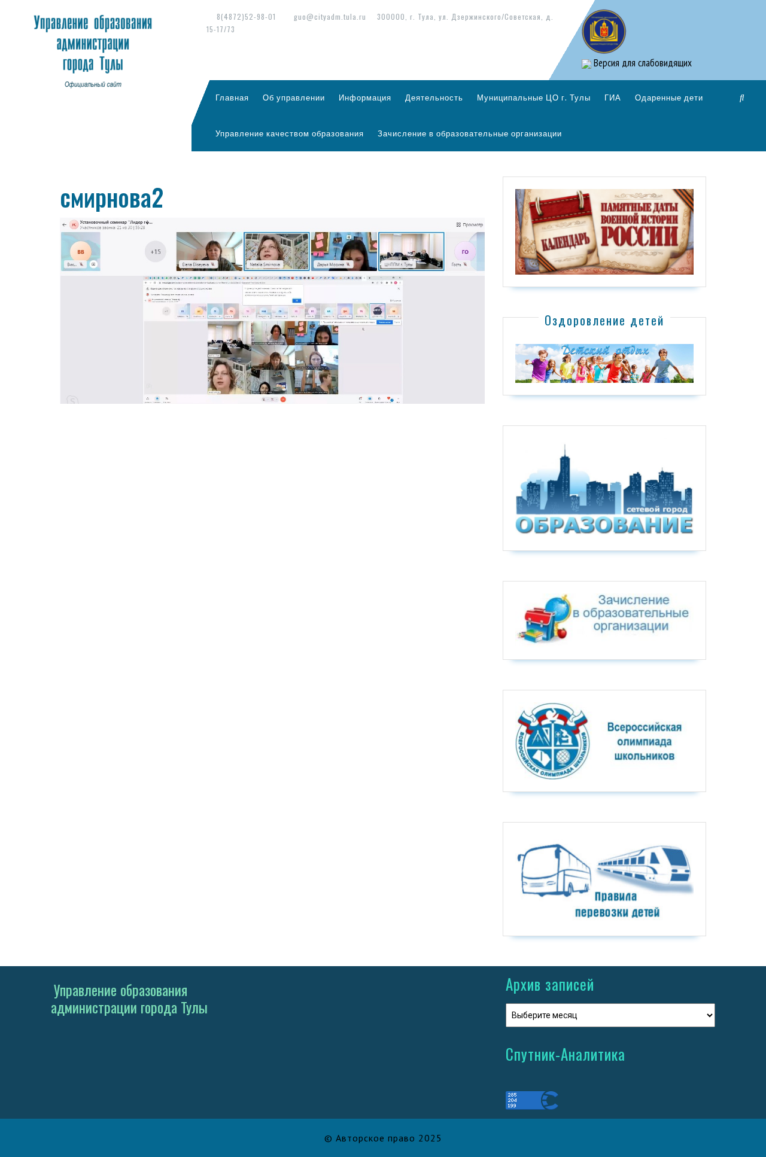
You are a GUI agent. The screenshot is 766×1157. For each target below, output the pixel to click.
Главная (232, 97)
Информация (365, 97)
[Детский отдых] (604, 362)
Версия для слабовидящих (641, 62)
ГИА (612, 97)
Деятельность (434, 97)
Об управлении (294, 97)
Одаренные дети (669, 97)
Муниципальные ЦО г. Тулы (534, 97)
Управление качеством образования (289, 133)
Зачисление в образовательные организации (470, 133)
